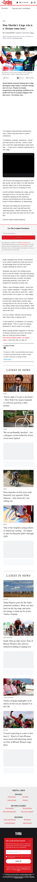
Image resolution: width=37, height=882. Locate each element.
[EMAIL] (5, 348)
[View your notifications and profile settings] (17, 2)
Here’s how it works (17, 38)
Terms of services (23, 242)
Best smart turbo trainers (9, 811)
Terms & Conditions (16, 869)
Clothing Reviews (27, 823)
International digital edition (12, 338)
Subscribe (25, 2)
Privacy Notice (25, 244)
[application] (18, 164)
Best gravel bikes (27, 808)
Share (7, 78)
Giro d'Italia (25, 796)
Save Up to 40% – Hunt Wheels (21, 8)
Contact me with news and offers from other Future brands (19, 857)
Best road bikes (10, 808)
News (4, 21)
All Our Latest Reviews (10, 819)
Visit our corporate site (25, 875)
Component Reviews (9, 823)
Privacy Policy (25, 868)
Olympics (25, 800)
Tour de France (12, 796)
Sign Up (18, 861)
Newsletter (30, 78)
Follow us (21, 78)
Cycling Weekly (10, 33)
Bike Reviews (27, 819)
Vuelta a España (11, 800)
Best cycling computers (27, 811)
